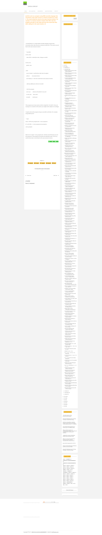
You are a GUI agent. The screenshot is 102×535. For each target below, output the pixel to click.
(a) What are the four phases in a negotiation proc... (70, 161)
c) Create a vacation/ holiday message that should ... (69, 291)
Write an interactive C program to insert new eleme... (70, 266)
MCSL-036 (71, 480)
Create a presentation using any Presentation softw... (70, 324)
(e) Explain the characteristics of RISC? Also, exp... (70, 196)
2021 (65, 398)
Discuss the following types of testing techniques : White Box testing (69, 450)
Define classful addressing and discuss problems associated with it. (69, 446)
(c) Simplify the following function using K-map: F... (70, 244)
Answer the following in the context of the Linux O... (69, 329)
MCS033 (71, 479)
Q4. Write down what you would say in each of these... (70, 164)
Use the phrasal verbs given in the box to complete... (70, 169)
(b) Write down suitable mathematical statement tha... (70, 131)
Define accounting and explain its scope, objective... (70, 286)
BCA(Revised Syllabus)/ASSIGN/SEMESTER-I (69, 460)
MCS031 (64, 479)
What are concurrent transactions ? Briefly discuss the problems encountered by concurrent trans (69, 439)
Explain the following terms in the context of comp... (70, 381)
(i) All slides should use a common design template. (70, 316)
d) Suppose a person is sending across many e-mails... (70, 289)
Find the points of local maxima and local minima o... (70, 339)
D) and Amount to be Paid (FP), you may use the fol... (71, 301)
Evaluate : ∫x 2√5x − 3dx (69, 351)
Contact (56, 11)
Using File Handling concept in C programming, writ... (70, 261)
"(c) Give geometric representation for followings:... (71, 136)
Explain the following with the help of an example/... (71, 383)
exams (68, 469)
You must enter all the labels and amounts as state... (70, 304)
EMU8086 (64, 469)
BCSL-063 (72, 468)
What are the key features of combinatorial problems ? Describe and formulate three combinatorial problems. (70, 431)
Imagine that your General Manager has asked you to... (70, 151)
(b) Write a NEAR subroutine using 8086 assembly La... (70, 191)
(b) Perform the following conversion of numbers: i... (69, 246)
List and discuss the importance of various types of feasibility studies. (69, 427)
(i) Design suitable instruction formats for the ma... (70, 211)
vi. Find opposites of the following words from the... (70, 174)
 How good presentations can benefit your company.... (70, 154)
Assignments (40, 11)
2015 (64, 406)
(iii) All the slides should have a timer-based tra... (70, 319)
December (66, 67)
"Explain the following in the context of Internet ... (69, 368)
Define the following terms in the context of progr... (70, 388)
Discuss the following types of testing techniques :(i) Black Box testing (69, 419)
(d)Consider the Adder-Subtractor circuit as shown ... (70, 241)
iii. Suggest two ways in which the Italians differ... (70, 181)
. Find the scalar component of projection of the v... (70, 331)
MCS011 (64, 475)
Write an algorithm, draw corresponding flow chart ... (70, 274)
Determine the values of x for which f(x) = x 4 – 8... (70, 341)
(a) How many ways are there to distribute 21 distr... (70, 106)
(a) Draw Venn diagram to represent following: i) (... (69, 134)
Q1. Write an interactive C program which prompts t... (71, 83)
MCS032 (68, 479)
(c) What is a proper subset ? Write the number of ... (70, 88)
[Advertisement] (42, 32)
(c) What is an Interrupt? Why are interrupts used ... (70, 224)
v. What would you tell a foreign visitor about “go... (70, 176)
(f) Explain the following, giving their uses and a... (70, 216)
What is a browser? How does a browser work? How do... (70, 373)
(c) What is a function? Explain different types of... (70, 93)
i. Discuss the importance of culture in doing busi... (69, 186)
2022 (65, 396)
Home (25, 11)
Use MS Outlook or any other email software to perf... (71, 299)
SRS (71, 483)
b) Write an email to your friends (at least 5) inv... (70, 294)
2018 (65, 401)
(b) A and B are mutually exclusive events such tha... (70, 113)
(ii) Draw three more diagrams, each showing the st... (70, 249)
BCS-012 (68, 465)
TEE (73, 483)
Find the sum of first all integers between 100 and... (70, 363)
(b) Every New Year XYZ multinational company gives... (70, 159)
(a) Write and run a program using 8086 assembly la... (70, 76)
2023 (65, 66)
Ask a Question (32, 11)
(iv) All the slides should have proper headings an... (69, 314)
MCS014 (64, 476)
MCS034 (64, 480)
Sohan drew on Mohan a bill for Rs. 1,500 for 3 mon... (71, 279)
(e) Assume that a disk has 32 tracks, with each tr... (70, 219)
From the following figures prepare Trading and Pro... (70, 276)
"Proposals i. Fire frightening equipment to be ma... (70, 144)
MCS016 (71, 476)
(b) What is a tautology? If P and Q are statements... (70, 126)
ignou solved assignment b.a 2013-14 (69, 443)
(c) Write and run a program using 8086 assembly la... (70, 71)
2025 (65, 65)
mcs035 (68, 480)
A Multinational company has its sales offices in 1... (70, 378)
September (67, 392)
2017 (64, 402)
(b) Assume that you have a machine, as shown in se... (69, 204)
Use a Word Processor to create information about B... (70, 311)
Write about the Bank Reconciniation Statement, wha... (71, 284)
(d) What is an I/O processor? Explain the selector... (69, 221)
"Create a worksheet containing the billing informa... (70, 306)
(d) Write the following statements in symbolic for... (70, 91)
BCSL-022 (68, 468)
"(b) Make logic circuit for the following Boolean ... (70, 129)
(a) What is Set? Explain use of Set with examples (70, 141)
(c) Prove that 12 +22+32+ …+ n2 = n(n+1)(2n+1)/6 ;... (70, 121)
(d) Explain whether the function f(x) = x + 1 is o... (70, 108)
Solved (68, 483)
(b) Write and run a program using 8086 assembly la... (70, 73)
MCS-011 (70, 472)
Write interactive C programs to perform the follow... (70, 269)
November (66, 69)
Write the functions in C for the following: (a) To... (70, 271)
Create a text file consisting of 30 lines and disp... (70, 326)
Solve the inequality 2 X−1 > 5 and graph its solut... (70, 344)
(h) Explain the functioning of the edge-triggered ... (70, 231)
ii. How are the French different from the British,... (70, 184)
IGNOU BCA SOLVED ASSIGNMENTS (39, 532)
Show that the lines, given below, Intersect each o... (70, 336)
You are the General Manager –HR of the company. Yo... (70, 156)
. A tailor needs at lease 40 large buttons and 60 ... (70, 334)
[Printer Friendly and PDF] (53, 141)
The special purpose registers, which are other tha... (70, 214)
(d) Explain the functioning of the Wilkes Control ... (70, 199)
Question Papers (48, 11)
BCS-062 (72, 465)
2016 (64, 404)
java (71, 469)
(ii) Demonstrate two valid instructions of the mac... (69, 209)
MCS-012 (74, 472)
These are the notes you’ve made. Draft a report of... (70, 149)
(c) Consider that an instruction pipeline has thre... (70, 201)
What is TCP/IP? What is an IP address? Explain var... (70, 376)
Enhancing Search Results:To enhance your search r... (70, 371)
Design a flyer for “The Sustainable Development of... (70, 309)
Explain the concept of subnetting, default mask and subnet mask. (69, 436)
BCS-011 (64, 465)
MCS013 (71, 475)
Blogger (71, 490)
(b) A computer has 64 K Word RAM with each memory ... (71, 226)
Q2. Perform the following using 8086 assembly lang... (70, 78)
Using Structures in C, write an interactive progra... (70, 264)
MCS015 (68, 476)
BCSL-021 (64, 468)
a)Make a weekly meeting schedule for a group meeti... (70, 296)
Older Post (55, 175)
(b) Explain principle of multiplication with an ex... (69, 103)
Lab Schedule (65, 472)
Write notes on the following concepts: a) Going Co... (69, 281)
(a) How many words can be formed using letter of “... (69, 123)
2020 (65, 399)
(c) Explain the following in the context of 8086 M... (70, 189)
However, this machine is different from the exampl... (71, 256)
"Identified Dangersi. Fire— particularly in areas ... (69, 146)
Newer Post (29, 175)
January (66, 394)
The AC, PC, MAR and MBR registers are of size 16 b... (69, 254)
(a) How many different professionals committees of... (70, 116)
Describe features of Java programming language (67, 416)
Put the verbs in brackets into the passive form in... (70, 166)
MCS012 (68, 475)
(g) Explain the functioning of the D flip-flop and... (70, 234)
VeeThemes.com (55, 532)
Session (64, 483)
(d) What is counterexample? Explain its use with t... (70, 119)
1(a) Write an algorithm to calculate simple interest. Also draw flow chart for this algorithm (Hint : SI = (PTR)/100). (70, 423)
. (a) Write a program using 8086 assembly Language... (70, 194)
